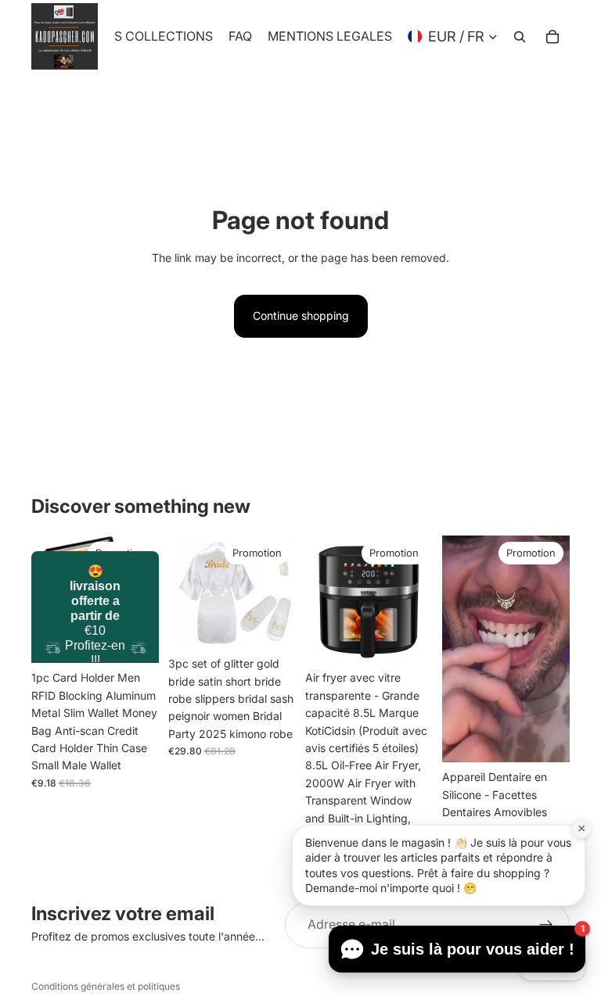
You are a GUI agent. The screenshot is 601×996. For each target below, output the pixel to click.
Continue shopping (301, 315)
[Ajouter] (408, 639)
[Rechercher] (519, 37)
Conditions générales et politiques (105, 986)
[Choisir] (135, 639)
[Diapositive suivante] (141, 599)
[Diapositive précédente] (48, 599)
